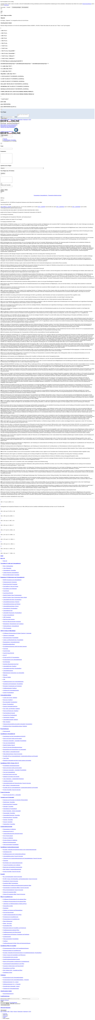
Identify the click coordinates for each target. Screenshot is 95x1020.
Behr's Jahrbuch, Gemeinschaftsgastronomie (12, 869)
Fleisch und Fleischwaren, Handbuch (10, 710)
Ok (1, 11)
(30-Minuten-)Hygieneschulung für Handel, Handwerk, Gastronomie (17, 633)
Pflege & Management (7, 921)
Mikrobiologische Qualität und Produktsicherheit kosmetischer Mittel (17, 885)
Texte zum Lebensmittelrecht (9, 742)
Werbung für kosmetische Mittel (9, 892)
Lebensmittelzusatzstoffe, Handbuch (10, 719)
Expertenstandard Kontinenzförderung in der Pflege (13, 963)
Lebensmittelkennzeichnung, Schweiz (11, 606)
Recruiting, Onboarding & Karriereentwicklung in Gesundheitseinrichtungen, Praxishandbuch (22, 952)
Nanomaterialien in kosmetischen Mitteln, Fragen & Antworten (16, 887)
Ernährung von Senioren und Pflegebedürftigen (12, 910)
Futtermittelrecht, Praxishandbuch (10, 808)
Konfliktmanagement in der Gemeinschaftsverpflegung (14, 854)
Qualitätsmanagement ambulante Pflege (11, 930)
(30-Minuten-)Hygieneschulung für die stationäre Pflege (14, 901)
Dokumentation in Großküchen (9, 829)
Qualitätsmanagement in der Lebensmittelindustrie (13, 681)
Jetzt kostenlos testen (5, 1004)
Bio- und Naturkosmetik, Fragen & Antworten (12, 876)
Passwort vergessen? (5, 1000)
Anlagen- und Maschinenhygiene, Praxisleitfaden (13, 639)
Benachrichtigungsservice (8, 993)
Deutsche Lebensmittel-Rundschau (10, 706)
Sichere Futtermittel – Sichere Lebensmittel (12, 810)
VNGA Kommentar (7, 628)
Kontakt (5, 119)
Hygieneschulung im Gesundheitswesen (11, 919)
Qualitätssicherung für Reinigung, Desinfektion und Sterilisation (16, 934)
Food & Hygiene (6, 650)
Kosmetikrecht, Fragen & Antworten (10, 881)
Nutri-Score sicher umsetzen (9, 619)
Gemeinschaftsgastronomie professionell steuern (13, 833)
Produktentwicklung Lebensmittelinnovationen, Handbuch (15, 726)
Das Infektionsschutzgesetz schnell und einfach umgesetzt (15, 646)
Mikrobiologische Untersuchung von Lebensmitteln (13, 672)
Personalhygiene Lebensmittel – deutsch (11, 986)
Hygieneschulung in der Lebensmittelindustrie (12, 659)
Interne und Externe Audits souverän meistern (12, 738)
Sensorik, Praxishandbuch (8, 692)
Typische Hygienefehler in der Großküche (11, 865)
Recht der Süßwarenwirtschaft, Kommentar (12, 621)
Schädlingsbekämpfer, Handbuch (10, 688)
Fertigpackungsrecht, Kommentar (10, 582)
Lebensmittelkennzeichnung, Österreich (11, 601)
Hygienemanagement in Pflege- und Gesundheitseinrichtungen (16, 948)
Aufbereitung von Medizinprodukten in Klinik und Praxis (15, 903)
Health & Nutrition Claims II (9, 745)
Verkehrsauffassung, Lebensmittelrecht (11, 625)
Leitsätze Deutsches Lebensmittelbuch (11, 572)
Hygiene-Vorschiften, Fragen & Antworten (12, 789)
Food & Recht (6, 590)
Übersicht (5, 138)
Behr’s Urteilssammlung (8, 566)
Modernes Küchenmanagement (9, 842)
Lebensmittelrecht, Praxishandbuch (10, 608)
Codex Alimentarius (7, 568)
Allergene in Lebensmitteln (8, 635)
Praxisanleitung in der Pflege (9, 968)
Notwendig (3, 7)
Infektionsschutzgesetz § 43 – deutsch (10, 981)
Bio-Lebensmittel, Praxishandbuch (10, 702)
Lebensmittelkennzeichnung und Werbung (11, 604)
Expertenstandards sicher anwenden (10, 957)
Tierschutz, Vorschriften (8, 819)
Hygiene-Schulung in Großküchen (10, 840)
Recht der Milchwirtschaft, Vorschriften (11, 574)
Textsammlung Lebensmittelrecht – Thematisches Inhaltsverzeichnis (47, 195)
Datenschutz (20, 119)
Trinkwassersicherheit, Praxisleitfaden (10, 844)
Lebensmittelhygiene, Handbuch (9, 666)
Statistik (8, 7)
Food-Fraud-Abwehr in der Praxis (10, 774)
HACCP (5, 655)
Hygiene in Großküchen (8, 837)
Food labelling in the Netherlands (10, 588)
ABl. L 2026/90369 (76, 206)
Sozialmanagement (7, 936)
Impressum (6, 4)
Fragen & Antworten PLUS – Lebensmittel (12, 794)
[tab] (47, 555)
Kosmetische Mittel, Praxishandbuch (10, 883)
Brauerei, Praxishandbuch (8, 704)
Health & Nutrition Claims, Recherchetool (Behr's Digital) (15, 597)
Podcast (15, 119)
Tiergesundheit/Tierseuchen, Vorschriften (11, 815)
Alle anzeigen (3, 1010)
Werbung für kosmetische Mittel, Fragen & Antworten (14, 894)
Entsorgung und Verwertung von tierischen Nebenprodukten (15, 799)
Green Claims (6, 758)
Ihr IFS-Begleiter (6, 661)
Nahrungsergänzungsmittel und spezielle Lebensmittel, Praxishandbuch (17, 724)
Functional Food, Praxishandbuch (10, 715)
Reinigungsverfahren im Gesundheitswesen (12, 950)
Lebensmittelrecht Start (7, 610)
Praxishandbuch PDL (7, 925)
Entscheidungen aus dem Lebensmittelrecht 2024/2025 (14, 736)
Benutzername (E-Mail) (5, 998)
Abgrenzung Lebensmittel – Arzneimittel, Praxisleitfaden (14, 740)
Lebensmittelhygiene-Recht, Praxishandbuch (12, 599)
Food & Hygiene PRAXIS (8, 653)
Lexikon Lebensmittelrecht (8, 615)
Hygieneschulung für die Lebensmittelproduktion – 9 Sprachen (16, 979)
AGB (29, 119)
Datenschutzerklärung (86, 3)
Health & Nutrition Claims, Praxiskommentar (12, 595)
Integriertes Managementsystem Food (10, 664)
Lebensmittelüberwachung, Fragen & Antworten (13, 856)
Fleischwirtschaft (6, 731)
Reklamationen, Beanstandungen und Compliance (13, 623)
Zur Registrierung (13, 1002)
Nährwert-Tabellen (7, 677)
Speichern (3, 173)
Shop (2, 119)
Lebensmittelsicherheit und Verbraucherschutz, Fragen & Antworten (17, 783)
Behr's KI (5, 560)
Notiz (16, 116)
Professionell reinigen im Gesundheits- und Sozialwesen (14, 927)
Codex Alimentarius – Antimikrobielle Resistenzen (13, 778)
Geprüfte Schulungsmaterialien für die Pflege (12, 914)
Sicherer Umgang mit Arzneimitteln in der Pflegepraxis (14, 954)
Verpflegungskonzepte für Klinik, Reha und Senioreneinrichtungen (16, 943)
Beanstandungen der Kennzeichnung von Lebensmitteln (14, 749)
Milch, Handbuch (6, 721)
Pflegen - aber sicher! (7, 923)
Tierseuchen (5, 860)
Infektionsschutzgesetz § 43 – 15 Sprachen (11, 984)
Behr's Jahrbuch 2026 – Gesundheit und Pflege (12, 970)
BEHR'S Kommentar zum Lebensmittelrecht (12, 579)
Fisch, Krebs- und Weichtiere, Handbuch (11, 708)
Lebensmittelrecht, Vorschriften (9, 140)
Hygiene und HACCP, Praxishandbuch (11, 657)
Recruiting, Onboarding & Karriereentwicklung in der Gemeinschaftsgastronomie (19, 849)
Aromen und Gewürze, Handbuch (10, 697)
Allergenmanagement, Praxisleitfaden (10, 637)
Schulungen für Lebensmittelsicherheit (11, 690)
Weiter (6, 189)
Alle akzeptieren (25, 7)
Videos (11, 119)
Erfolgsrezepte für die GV (8, 831)
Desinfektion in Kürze (7, 972)
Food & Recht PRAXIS (8, 593)
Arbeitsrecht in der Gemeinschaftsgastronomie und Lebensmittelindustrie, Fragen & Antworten (22, 858)
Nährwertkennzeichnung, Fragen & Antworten (12, 753)
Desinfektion (5, 908)
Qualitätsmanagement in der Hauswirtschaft (12, 932)
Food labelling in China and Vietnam (10, 586)
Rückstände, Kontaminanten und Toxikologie (12, 686)
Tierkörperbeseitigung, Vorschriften (10, 817)
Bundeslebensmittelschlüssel (9, 644)
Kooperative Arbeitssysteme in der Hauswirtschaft (13, 965)
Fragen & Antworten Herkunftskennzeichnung (12, 747)
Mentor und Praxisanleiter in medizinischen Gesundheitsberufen (16, 961)
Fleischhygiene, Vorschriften (9, 802)
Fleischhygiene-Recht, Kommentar (10, 584)
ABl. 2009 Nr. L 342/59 (6, 206)
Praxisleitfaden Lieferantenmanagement (11, 765)
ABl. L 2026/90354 (60, 206)
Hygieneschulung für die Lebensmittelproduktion (13, 977)
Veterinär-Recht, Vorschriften (9, 824)
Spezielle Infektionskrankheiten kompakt (11, 959)
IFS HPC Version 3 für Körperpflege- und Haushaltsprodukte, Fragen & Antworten (20, 878)
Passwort (24, 998)
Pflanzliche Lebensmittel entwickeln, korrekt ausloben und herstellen (17, 760)
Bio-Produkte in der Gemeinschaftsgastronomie (12, 862)
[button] (47, 555)
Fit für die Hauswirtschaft (8, 912)
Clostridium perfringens (8, 781)
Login (2, 1001)
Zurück (2, 189)
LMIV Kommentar (7, 617)
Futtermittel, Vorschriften (8, 806)
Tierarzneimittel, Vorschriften (9, 813)
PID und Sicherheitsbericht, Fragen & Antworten (13, 889)
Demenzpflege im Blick (8, 905)
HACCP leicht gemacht (8, 835)
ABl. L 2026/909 (41, 206)
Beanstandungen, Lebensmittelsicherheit (11, 642)
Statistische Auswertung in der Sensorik (11, 776)
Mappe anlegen (4, 118)
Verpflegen (5, 941)
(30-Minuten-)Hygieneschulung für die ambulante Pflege (14, 899)
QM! (4, 679)
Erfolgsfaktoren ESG (7, 851)
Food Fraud (5, 648)
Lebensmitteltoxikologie (8, 670)
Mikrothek (5, 675)
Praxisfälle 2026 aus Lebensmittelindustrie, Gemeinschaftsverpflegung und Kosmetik (20, 756)
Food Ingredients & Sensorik (9, 713)
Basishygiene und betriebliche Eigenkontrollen (12, 867)
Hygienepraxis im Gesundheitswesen (10, 916)
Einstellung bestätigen (16, 7)
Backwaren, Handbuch (8, 699)
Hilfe (8, 119)
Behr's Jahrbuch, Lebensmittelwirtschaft (11, 751)
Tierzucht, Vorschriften (7, 821)
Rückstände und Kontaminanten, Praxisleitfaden (13, 683)
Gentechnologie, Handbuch (8, 717)
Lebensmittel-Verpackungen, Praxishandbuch (12, 612)
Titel (1, 116)
